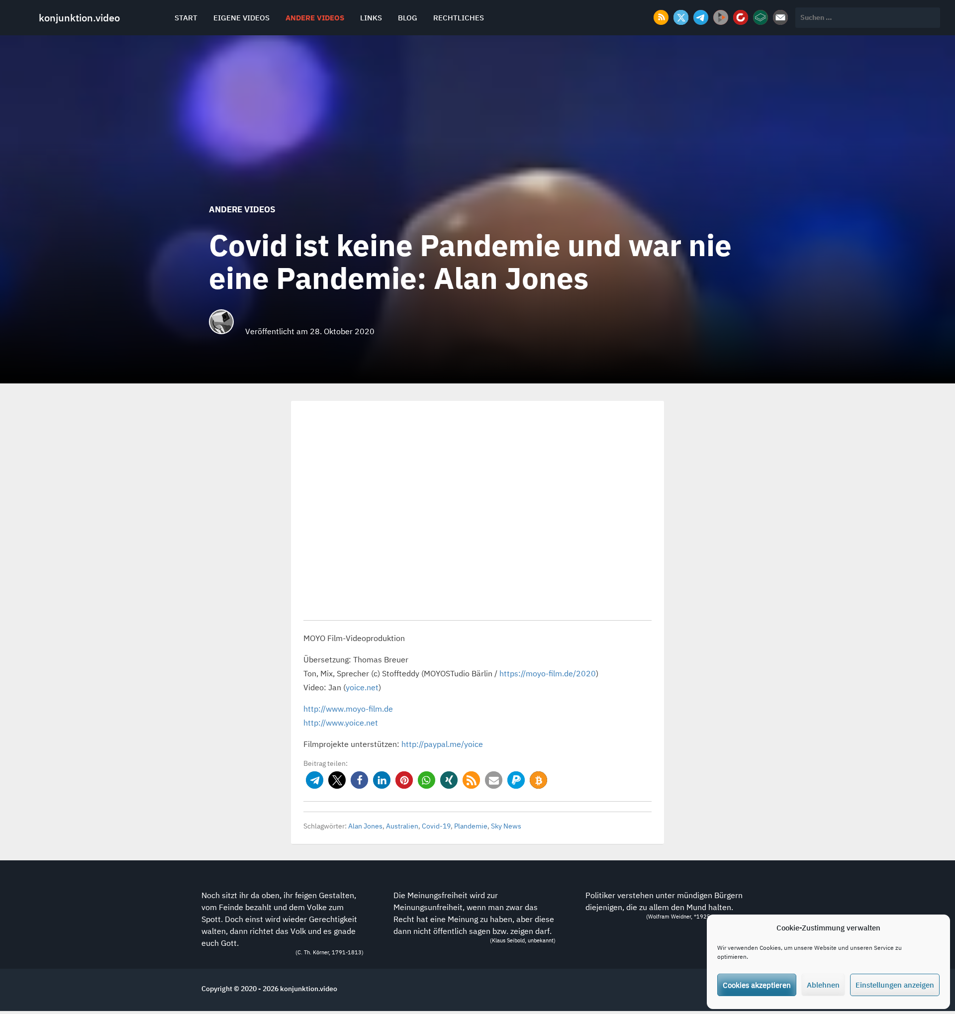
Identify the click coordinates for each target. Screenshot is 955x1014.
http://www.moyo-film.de (348, 709)
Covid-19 (436, 826)
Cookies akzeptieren (757, 985)
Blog (407, 17)
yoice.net (362, 687)
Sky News (506, 826)
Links (371, 17)
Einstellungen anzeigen (895, 985)
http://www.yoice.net (340, 723)
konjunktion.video (79, 17)
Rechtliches (458, 17)
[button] (314, 780)
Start (186, 17)
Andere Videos (315, 17)
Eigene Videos (241, 17)
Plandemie (470, 826)
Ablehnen (823, 985)
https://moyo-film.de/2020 (547, 673)
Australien (402, 826)
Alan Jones (365, 826)
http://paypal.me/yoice (442, 744)
